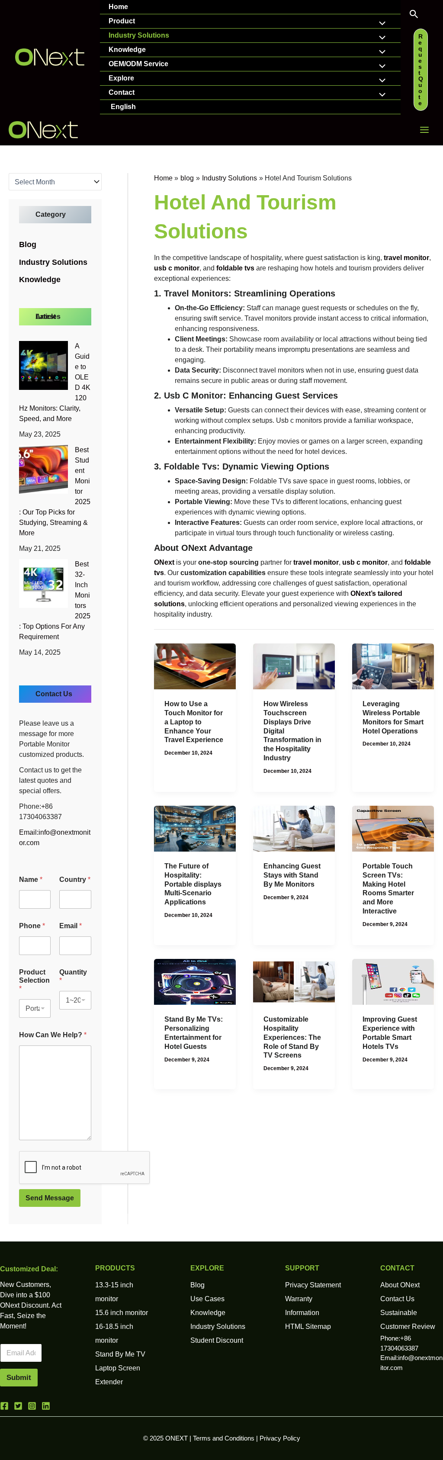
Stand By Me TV (120, 1354)
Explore (121, 78)
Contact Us (397, 1298)
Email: (29, 832)
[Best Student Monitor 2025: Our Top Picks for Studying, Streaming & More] (43, 469)
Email (70, 925)
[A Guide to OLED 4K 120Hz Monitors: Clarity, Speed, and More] (43, 365)
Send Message (50, 1198)
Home (118, 6)
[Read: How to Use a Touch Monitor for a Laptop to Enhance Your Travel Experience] (195, 665)
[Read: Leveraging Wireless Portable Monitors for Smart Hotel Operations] (393, 665)
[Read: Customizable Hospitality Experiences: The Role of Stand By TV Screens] (294, 981)
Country (74, 879)
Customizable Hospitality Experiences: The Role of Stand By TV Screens (292, 1037)
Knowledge (127, 49)
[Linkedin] (46, 1406)
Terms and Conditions (223, 1438)
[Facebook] (4, 1406)
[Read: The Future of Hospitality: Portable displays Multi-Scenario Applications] (195, 828)
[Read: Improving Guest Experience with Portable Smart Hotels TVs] (393, 981)
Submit (18, 1377)
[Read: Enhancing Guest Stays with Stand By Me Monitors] (294, 828)
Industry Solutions (139, 35)
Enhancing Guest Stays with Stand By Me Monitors (292, 875)
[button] (414, 14)
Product (122, 21)
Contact (122, 92)
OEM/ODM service (138, 64)
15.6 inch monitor (121, 1312)
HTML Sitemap (308, 1326)
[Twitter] (18, 1406)
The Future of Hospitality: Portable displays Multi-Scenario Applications (193, 884)
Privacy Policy (280, 1438)
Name (30, 879)
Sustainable (398, 1312)
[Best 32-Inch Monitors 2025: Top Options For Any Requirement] (43, 583)
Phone (32, 925)
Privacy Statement (313, 1285)
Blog (27, 244)
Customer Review (407, 1326)
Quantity (73, 976)
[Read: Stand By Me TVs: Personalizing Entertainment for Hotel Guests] (195, 981)
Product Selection (34, 980)
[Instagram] (32, 1406)
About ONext (400, 1285)
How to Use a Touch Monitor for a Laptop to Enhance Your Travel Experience (193, 721)
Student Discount (216, 1340)
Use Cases (207, 1298)
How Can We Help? (53, 1035)
